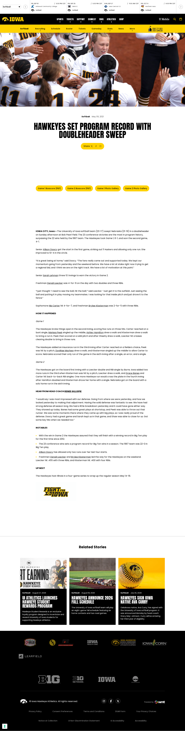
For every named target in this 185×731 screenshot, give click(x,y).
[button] (25, 7)
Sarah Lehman (50, 275)
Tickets (70, 19)
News (121, 28)
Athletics (111, 19)
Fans (101, 19)
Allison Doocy (50, 249)
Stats (110, 28)
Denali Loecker (55, 283)
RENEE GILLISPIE (73, 391)
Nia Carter (54, 305)
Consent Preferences (62, 711)
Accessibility (141, 720)
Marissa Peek (55, 332)
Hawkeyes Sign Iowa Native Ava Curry (137, 600)
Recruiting (40, 28)
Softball (86, 116)
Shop (121, 19)
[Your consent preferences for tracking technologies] (4, 726)
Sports (60, 19)
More (132, 28)
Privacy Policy (35, 711)
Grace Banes (132, 373)
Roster (69, 28)
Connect (92, 19)
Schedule (55, 28)
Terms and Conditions (93, 711)
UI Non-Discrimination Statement (84, 720)
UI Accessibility (117, 720)
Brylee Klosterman (98, 305)
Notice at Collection (48, 720)
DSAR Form (120, 711)
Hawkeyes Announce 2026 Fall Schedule (92, 600)
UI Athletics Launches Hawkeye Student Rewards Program (39, 602)
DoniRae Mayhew (64, 350)
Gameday (96, 28)
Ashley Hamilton (95, 332)
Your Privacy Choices (146, 711)
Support (81, 19)
